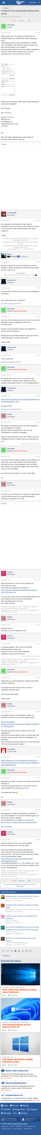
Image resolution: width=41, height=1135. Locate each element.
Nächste (21, 20)
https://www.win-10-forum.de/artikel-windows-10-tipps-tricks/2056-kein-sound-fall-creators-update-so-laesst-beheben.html (20, 762)
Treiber (3, 235)
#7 (39, 375)
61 (5, 995)
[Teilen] (36, 32)
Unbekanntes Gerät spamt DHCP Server (22, 896)
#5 (39, 316)
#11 (39, 490)
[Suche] (39, 3)
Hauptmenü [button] (3, 2)
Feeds (5, 1106)
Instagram (33, 1109)
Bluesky (26, 1106)
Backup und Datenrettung (19, 943)
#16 (39, 712)
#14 (39, 643)
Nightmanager (9, 909)
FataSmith (8, 943)
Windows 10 (13, 932)
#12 (39, 580)
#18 (39, 778)
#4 (39, 288)
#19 (39, 810)
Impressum (4, 1126)
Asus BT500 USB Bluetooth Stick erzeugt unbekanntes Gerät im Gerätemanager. (22, 928)
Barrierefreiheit (17, 1128)
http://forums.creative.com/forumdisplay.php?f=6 (19, 822)
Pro (18, 256)
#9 (39, 422)
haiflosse (8, 920)
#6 (39, 355)
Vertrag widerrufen (30, 1126)
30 (5, 1030)
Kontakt (11, 1126)
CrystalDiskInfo (20, 273)
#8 (39, 396)
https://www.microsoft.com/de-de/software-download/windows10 (17, 860)
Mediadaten (19, 1126)
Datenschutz (28, 1128)
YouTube (24, 1113)
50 (5, 1065)
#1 (39, 32)
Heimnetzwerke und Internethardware (21, 898)
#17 (39, 757)
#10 (39, 456)
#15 (39, 677)
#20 (39, 839)
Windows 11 (15, 920)
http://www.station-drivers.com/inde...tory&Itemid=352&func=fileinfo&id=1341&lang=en (20, 724)
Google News (20, 1109)
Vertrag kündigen (6, 1128)
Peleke (7, 898)
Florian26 (6, 17)
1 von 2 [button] (14, 20)
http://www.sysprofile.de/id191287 (11, 304)
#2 (39, 220)
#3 (39, 262)
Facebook (7, 1109)
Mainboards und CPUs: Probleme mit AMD (27, 909)
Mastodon (7, 1113)
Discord (15, 1106)
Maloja (7, 932)
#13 (39, 625)
